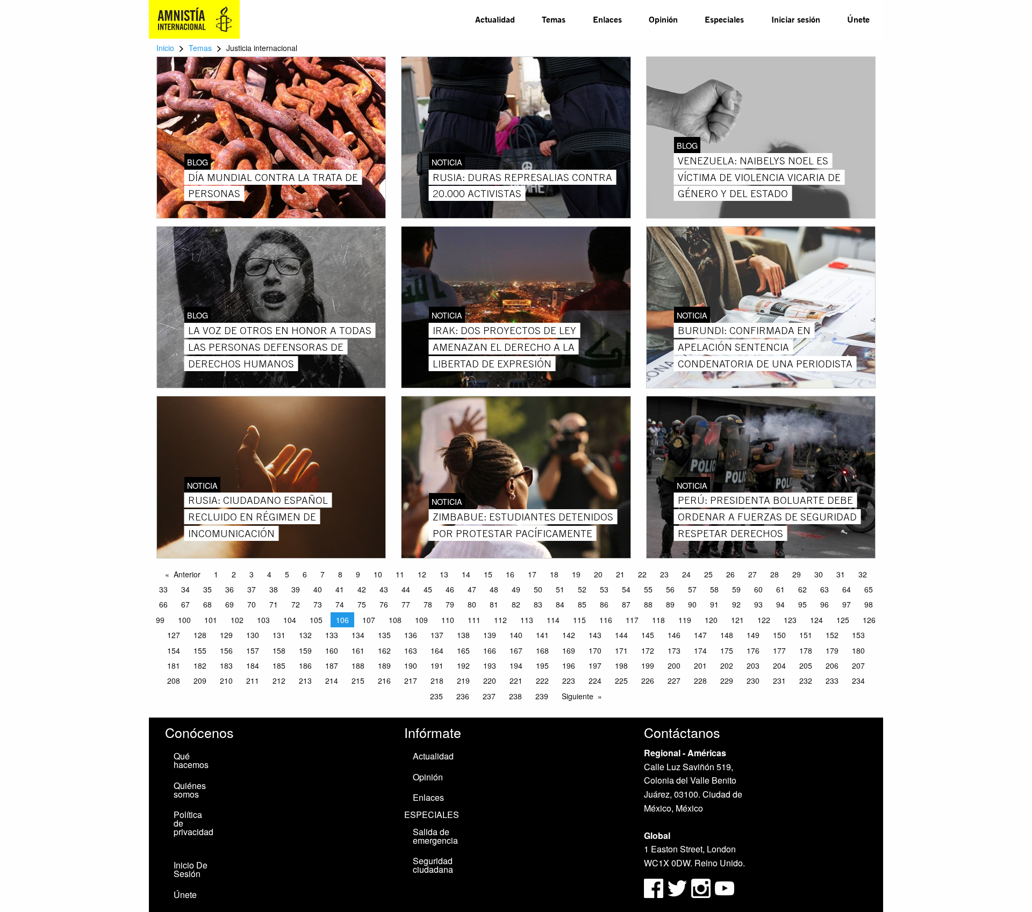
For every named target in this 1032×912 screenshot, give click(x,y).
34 (185, 589)
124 (816, 619)
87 (626, 604)
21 (620, 574)
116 (605, 619)
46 (450, 589)
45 (428, 589)
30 (818, 574)
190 (410, 665)
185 (279, 665)
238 (515, 696)
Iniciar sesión (795, 19)
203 (753, 665)
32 (862, 574)
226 (647, 680)
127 (173, 634)
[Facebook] (653, 887)
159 (305, 650)
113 (526, 619)
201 (700, 665)
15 (488, 574)
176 (753, 650)
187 (331, 665)
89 (670, 604)
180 (858, 650)
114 (553, 619)
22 (642, 574)
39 (295, 589)
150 (779, 634)
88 (648, 604)
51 (560, 589)
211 (252, 680)
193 (489, 665)
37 (251, 589)
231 (779, 680)
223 (568, 680)
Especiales (724, 19)
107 (368, 619)
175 (726, 650)
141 (542, 634)
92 (736, 604)
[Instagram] (702, 887)
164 (437, 650)
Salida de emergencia (435, 836)
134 (358, 634)
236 (462, 696)
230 (753, 680)
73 (317, 604)
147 (700, 634)
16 (510, 574)
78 (428, 604)
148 (726, 634)
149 (753, 634)
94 (780, 604)
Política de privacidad (193, 823)
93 (758, 604)
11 (400, 574)
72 (295, 604)
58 (714, 589)
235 (436, 696)
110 (447, 619)
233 (832, 680)
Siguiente (577, 696)
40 (317, 589)
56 (670, 589)
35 (207, 589)
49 (516, 589)
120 (711, 619)
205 (805, 665)
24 (686, 574)
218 (437, 680)
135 (384, 634)
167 (516, 650)
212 (279, 680)
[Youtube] (724, 887)
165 (463, 650)
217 (410, 680)
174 (700, 650)
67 (185, 604)
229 (726, 680)
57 (692, 589)
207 (858, 665)
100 (184, 619)
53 (604, 589)
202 (726, 665)
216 (384, 680)
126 (869, 619)
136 (410, 634)
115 (579, 619)
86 (604, 604)
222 (542, 680)
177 (779, 650)
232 (805, 680)
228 (700, 680)
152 (832, 634)
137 (437, 634)
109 (421, 619)
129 (226, 634)
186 (305, 665)
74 (339, 604)
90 (692, 604)
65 (868, 589)
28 (774, 574)
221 (516, 680)
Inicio (165, 47)
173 (674, 650)
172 (647, 650)
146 (674, 634)
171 (621, 650)
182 (200, 665)
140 (516, 634)
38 (273, 589)
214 (331, 680)
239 (541, 696)
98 (868, 604)
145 (647, 634)
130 (252, 634)
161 (358, 650)
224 (595, 680)
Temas (553, 19)
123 (790, 619)
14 (466, 574)
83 (538, 604)
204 (779, 665)
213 (305, 680)
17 (532, 574)
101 (210, 619)
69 (229, 604)
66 (163, 604)
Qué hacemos (191, 760)
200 (674, 665)
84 (560, 604)
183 (226, 665)
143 (595, 634)
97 (846, 604)
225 (621, 680)
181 (173, 665)
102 (237, 619)
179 (832, 650)
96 (824, 604)
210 (226, 680)
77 (406, 604)
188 (358, 665)
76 (383, 604)
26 (730, 574)
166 (489, 650)
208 (173, 680)
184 (252, 665)
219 (463, 680)
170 (595, 650)
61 (780, 589)
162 (384, 650)
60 (758, 589)
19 (576, 574)
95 (802, 604)
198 (621, 665)
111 (474, 619)
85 (582, 604)
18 (554, 574)
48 (494, 589)
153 (858, 634)
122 (763, 619)
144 (621, 634)
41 (339, 589)
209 (200, 680)
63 (824, 589)
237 (489, 696)
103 (263, 619)
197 (595, 665)
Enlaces (607, 19)
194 (516, 665)
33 (163, 589)
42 (361, 589)
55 (648, 589)
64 (846, 589)
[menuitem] (495, 19)
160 (331, 650)
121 (737, 619)
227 (674, 680)
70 (251, 604)
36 (229, 589)
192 (463, 665)
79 (450, 604)
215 (358, 680)
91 (714, 604)
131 (279, 634)
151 (805, 634)
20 (598, 574)
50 (538, 589)
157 (252, 650)
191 (437, 665)
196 (568, 665)
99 (160, 619)
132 (305, 634)
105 (316, 619)
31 (840, 574)
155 (200, 650)
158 (279, 650)
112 (500, 619)
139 (489, 634)
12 (422, 574)
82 (516, 604)
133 (331, 634)
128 (200, 634)
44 (406, 589)
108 (395, 619)
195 (542, 665)
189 (384, 665)
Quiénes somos (190, 789)
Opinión (663, 19)
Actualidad (495, 19)
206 (832, 665)
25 (708, 574)
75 (361, 604)
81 (494, 604)
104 (289, 619)
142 (568, 634)
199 (647, 665)
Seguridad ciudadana (433, 865)
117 (632, 619)
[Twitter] (678, 887)
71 (273, 604)
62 (802, 589)
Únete (858, 19)
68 (207, 604)
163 (410, 650)
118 (658, 619)
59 (736, 589)
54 (626, 589)
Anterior (187, 574)
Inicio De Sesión (190, 869)
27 (752, 574)
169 (568, 650)
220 (489, 680)
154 (173, 650)
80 (472, 604)
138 (463, 634)
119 (684, 619)
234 (858, 680)
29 (796, 574)
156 (226, 650)
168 (542, 650)
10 (378, 574)
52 (582, 589)
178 (805, 650)
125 (842, 619)
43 (383, 589)
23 (664, 574)
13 (444, 574)
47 (472, 589)
